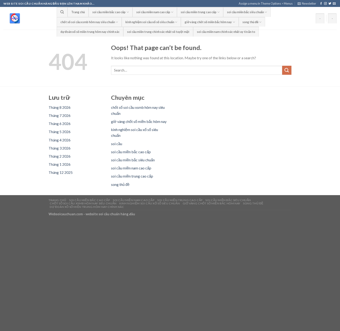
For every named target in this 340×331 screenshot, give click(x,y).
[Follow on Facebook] (321, 3)
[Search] (62, 11)
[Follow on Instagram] (325, 3)
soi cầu (116, 143)
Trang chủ (78, 12)
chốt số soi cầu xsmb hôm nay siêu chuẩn (87, 22)
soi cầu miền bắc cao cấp (109, 12)
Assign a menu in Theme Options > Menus (266, 3)
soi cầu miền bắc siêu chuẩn (245, 12)
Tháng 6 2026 (60, 123)
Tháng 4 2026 (60, 140)
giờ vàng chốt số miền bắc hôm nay (208, 22)
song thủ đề (250, 22)
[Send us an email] (334, 3)
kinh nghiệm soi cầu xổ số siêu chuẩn (149, 22)
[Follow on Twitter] (329, 3)
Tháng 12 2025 (61, 172)
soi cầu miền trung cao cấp (198, 12)
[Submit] (286, 70)
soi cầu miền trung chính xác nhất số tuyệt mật (158, 32)
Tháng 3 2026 (60, 148)
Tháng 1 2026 (60, 164)
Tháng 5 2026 (60, 131)
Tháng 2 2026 (60, 156)
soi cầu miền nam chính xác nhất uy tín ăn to (226, 32)
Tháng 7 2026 (60, 115)
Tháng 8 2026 (60, 107)
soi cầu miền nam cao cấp (153, 12)
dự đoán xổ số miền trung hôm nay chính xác (90, 32)
